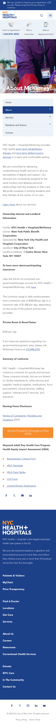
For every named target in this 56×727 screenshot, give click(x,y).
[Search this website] (41, 16)
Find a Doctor (11, 601)
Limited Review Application (21, 486)
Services (9, 118)
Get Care (8, 615)
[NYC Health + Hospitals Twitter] (19, 705)
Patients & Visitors (13, 576)
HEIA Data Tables (16, 472)
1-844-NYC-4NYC (11, 34)
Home (8, 103)
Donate (7, 666)
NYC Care (8, 673)
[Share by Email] (22, 495)
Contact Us (9, 687)
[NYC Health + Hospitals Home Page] (10, 16)
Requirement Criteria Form (21, 459)
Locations (8, 608)
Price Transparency (14, 589)
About (8, 110)
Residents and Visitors (16, 125)
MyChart (8, 582)
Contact (9, 133)
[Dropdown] (50, 109)
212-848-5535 (33, 349)
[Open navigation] (50, 16)
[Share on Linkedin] (30, 495)
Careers (7, 641)
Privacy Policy (21, 720)
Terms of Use (34, 720)
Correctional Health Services (19, 654)
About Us (8, 634)
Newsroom (9, 647)
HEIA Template (15, 465)
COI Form (12, 479)
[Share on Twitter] (14, 495)
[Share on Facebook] (6, 495)
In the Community (13, 680)
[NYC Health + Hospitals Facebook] (11, 705)
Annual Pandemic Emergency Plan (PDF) (28, 433)
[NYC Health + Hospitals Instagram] (28, 705)
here (33, 287)
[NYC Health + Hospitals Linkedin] (36, 705)
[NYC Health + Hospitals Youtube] (44, 705)
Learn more (9, 204)
